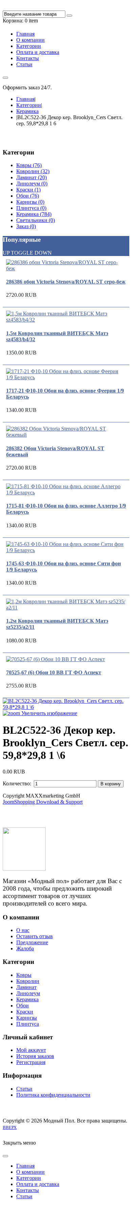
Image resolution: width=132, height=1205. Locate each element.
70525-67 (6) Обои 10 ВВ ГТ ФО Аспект (53, 672)
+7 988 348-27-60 (72, 87)
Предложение (32, 942)
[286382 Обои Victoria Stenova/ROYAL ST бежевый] (66, 435)
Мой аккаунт (31, 1050)
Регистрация (30, 1062)
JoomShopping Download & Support (43, 802)
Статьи (24, 1089)
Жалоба (25, 948)
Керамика (27, 111)
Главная (25, 99)
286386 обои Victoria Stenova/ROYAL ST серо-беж (66, 282)
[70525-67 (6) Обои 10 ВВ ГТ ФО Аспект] (55, 659)
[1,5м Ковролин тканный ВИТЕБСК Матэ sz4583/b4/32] (66, 320)
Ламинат (26, 987)
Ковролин (27, 981)
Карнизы (26, 1018)
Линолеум (28, 993)
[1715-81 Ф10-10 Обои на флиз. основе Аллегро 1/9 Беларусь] (66, 492)
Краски (24, 1012)
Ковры (23, 975)
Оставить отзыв (34, 936)
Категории (28, 105)
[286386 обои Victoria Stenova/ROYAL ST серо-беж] (66, 268)
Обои (22, 1005)
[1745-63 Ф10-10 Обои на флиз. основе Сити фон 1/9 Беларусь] (66, 550)
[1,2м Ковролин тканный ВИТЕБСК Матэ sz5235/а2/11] (66, 607)
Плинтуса (27, 1024)
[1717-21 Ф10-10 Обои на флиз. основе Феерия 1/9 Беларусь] (66, 377)
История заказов (35, 1056)
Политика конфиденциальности (53, 1095)
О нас (22, 930)
